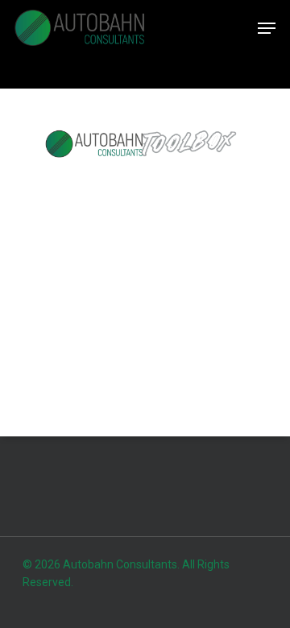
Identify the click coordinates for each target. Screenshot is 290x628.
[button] (267, 28)
